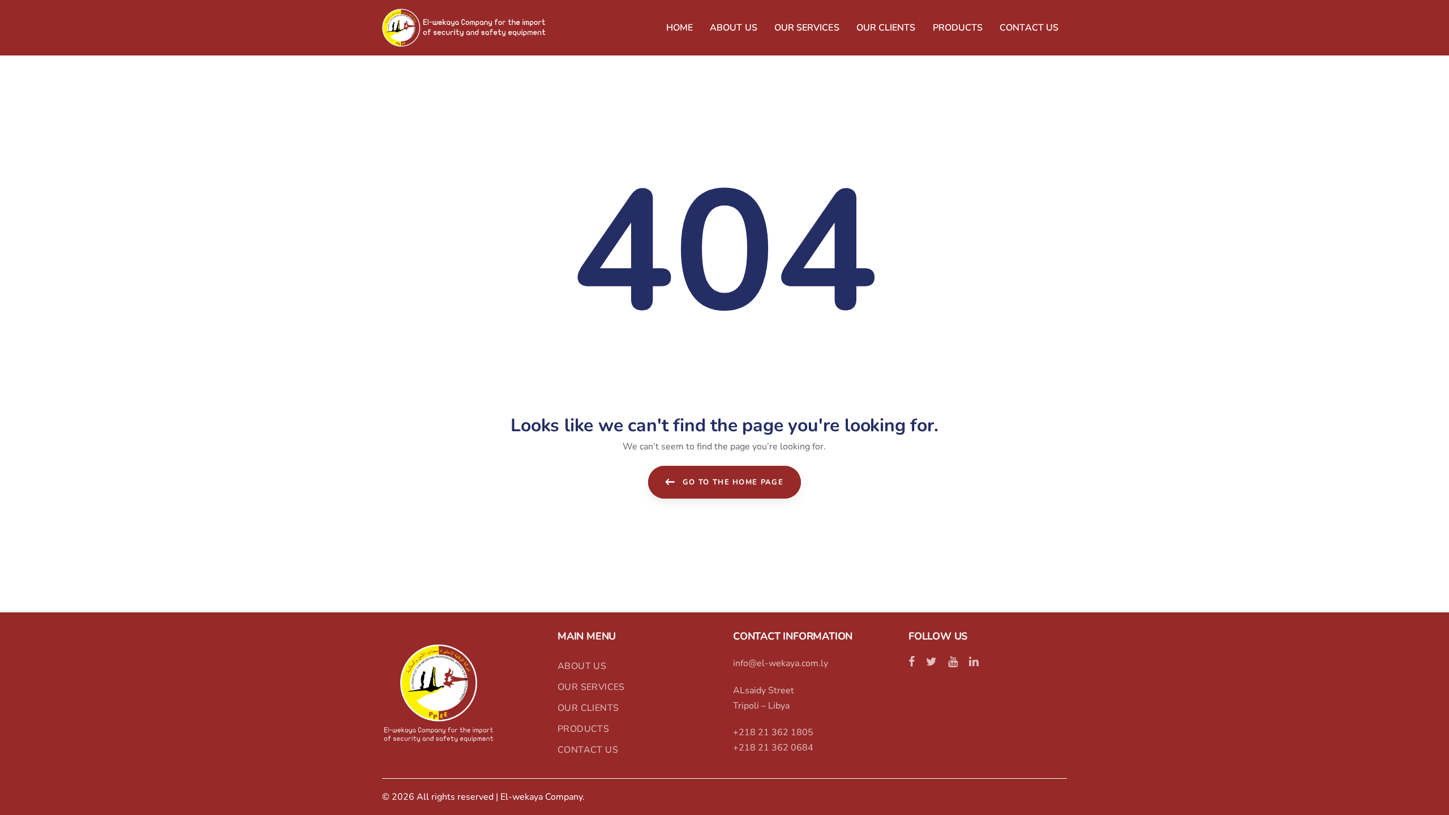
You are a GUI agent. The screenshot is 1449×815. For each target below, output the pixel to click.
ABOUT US (582, 666)
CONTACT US (588, 750)
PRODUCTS (583, 729)
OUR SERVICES (591, 687)
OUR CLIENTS (588, 708)
